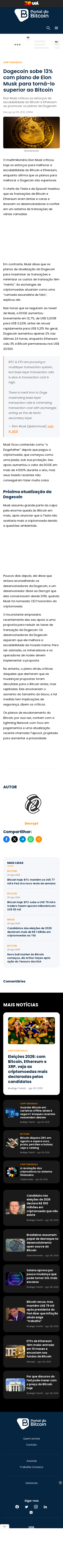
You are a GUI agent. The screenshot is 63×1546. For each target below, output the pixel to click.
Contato (31, 1445)
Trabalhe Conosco (31, 1467)
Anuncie (31, 1461)
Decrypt (31, 823)
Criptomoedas (12, 62)
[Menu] (56, 28)
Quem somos (31, 1438)
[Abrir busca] (48, 28)
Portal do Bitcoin (31, 15)
